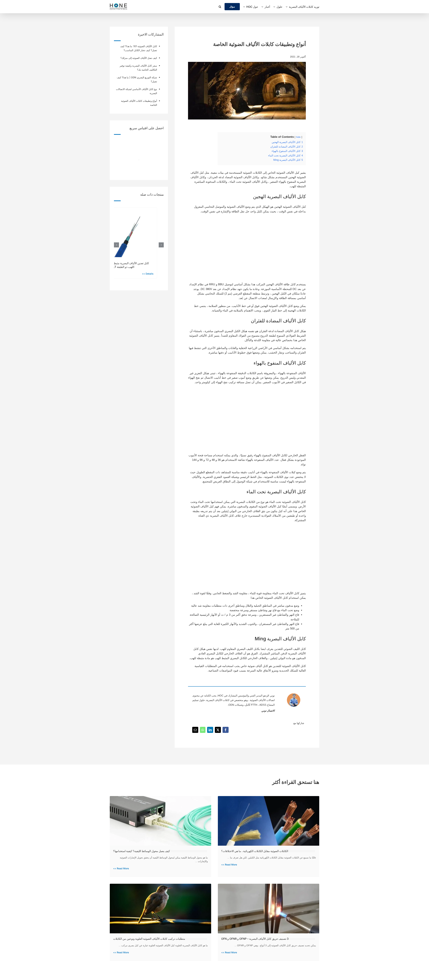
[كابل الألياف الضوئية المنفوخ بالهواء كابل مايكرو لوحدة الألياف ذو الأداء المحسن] (216, 390)
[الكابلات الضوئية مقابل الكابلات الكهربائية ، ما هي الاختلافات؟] (268, 798)
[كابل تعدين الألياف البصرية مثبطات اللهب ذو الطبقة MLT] (132, 209)
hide (298, 137)
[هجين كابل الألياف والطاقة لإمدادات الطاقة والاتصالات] (216, 219)
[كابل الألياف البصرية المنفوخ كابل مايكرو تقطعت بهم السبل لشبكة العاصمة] (277, 390)
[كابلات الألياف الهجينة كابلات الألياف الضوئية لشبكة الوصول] (277, 219)
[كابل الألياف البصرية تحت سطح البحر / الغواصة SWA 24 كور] (216, 528)
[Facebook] (225, 730)
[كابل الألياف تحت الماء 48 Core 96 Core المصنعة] (277, 528)
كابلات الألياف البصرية (217, 700)
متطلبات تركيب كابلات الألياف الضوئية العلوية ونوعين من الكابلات (149, 938)
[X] (218, 730)
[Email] (195, 730)
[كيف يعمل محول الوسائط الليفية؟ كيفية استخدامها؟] (160, 798)
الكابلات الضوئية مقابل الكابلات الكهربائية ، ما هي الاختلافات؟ (254, 851)
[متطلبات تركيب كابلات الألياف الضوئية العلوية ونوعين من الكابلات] (160, 886)
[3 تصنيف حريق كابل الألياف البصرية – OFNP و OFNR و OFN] (268, 886)
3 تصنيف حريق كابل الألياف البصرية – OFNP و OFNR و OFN (255, 938)
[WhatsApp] (202, 730)
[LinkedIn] (210, 730)
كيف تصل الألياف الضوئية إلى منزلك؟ (138, 57)
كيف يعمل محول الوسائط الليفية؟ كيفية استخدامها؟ (141, 851)
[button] (220, 7)
